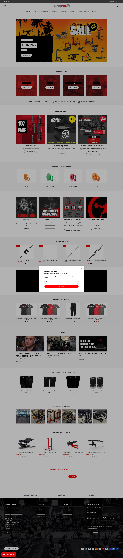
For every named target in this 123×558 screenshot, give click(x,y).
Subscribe (61, 286)
